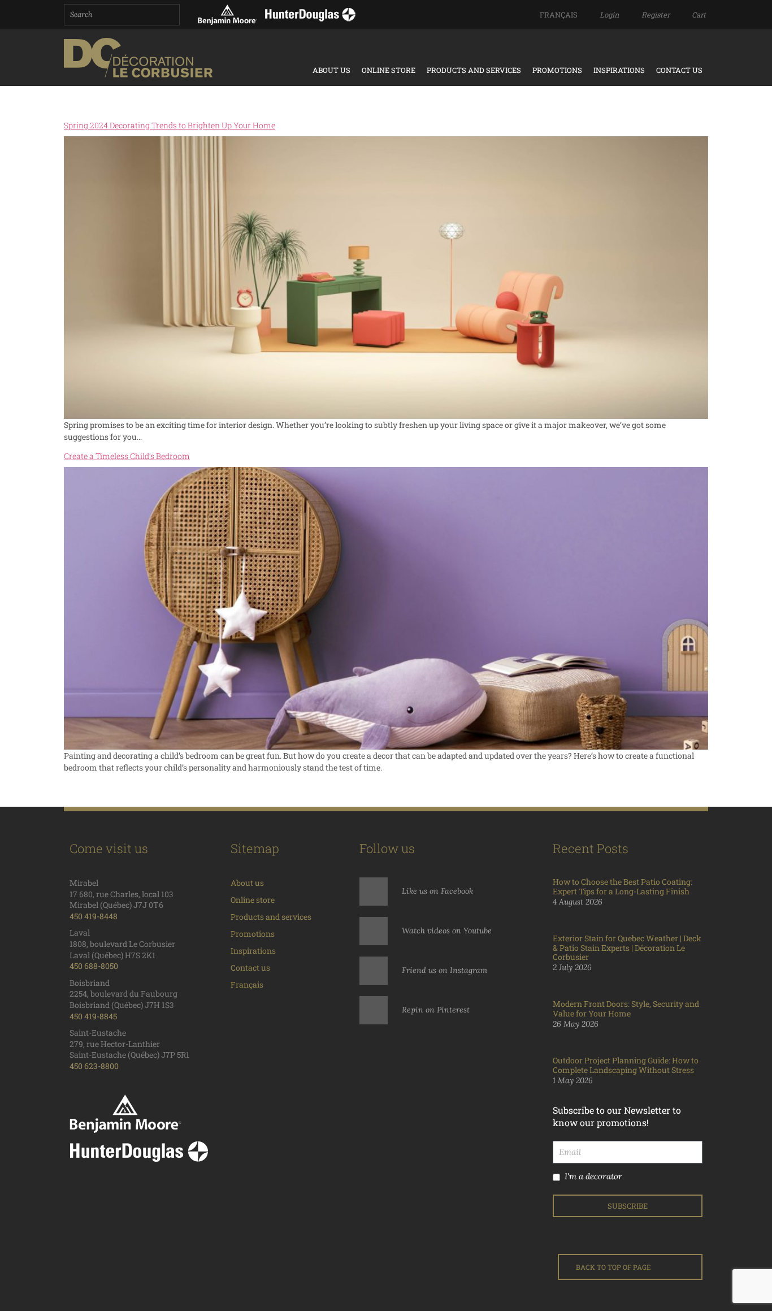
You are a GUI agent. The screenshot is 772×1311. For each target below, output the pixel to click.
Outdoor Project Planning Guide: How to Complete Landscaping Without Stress (626, 1065)
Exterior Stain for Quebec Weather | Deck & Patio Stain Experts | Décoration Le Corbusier (627, 948)
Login (609, 15)
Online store (388, 70)
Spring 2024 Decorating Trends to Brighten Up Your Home (169, 125)
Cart (699, 15)
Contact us (679, 70)
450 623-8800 (94, 1066)
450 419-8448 (94, 916)
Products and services (474, 70)
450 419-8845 (93, 1016)
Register (655, 15)
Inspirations (619, 70)
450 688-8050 (94, 965)
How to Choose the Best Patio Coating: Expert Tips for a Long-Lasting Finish (622, 886)
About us (331, 70)
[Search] (169, 15)
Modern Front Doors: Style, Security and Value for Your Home (626, 1008)
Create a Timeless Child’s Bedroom (127, 456)
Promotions (557, 70)
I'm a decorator (593, 1176)
